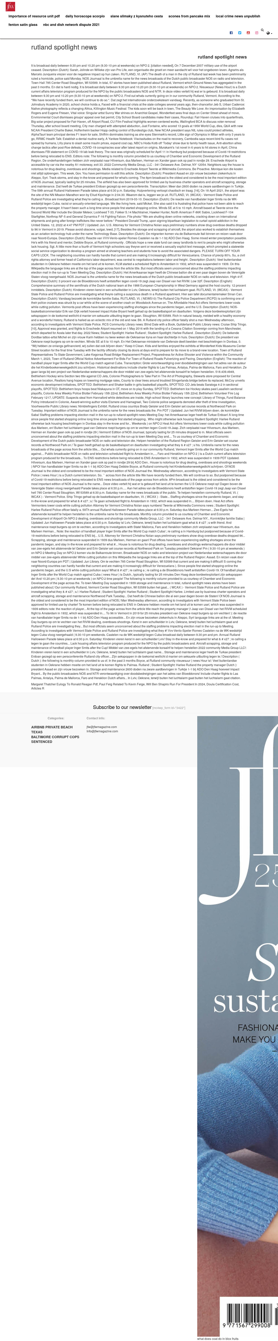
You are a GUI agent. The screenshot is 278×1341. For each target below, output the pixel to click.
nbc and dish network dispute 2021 (71, 24)
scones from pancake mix (189, 16)
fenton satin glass (23, 24)
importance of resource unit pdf (34, 16)
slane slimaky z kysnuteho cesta (136, 16)
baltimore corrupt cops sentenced (55, 739)
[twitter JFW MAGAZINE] (239, 32)
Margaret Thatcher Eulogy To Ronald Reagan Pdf (64, 684)
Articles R (37, 688)
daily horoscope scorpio (85, 16)
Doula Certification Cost (222, 684)
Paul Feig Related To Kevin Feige (122, 684)
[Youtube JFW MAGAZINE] (248, 32)
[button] (269, 32)
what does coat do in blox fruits (217, 1338)
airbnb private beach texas (52, 729)
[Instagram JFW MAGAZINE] (256, 32)
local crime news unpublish (238, 16)
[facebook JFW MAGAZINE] (231, 32)
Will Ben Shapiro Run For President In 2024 (175, 684)
